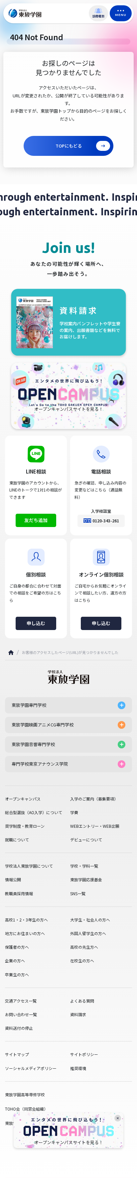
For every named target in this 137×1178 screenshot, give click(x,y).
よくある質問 (82, 1001)
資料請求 (78, 1014)
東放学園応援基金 (86, 879)
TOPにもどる (69, 146)
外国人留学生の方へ (88, 933)
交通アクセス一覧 (21, 1001)
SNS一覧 (77, 893)
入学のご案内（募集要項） (94, 799)
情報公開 (13, 879)
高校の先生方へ (84, 947)
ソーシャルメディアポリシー (31, 1068)
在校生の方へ (82, 960)
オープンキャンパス (23, 799)
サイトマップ (17, 1054)
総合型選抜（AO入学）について (33, 812)
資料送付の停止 (19, 1028)
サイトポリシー (84, 1054)
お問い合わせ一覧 (21, 1014)
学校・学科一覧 (84, 866)
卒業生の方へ (17, 974)
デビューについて (86, 839)
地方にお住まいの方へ (25, 933)
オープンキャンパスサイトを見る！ (68, 1142)
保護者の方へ (17, 947)
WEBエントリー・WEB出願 (94, 826)
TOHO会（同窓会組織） (26, 1109)
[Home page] (11, 652)
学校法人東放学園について (29, 866)
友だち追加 (36, 520)
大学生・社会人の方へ (90, 919)
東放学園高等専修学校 (25, 1094)
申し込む (36, 623)
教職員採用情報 (19, 893)
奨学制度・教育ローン (25, 826)
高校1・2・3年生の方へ (26, 919)
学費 (74, 812)
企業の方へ (15, 960)
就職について (17, 839)
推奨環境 (78, 1068)
